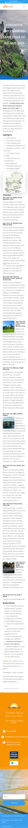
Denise (10, 661)
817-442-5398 (11, 731)
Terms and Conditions (6, 826)
